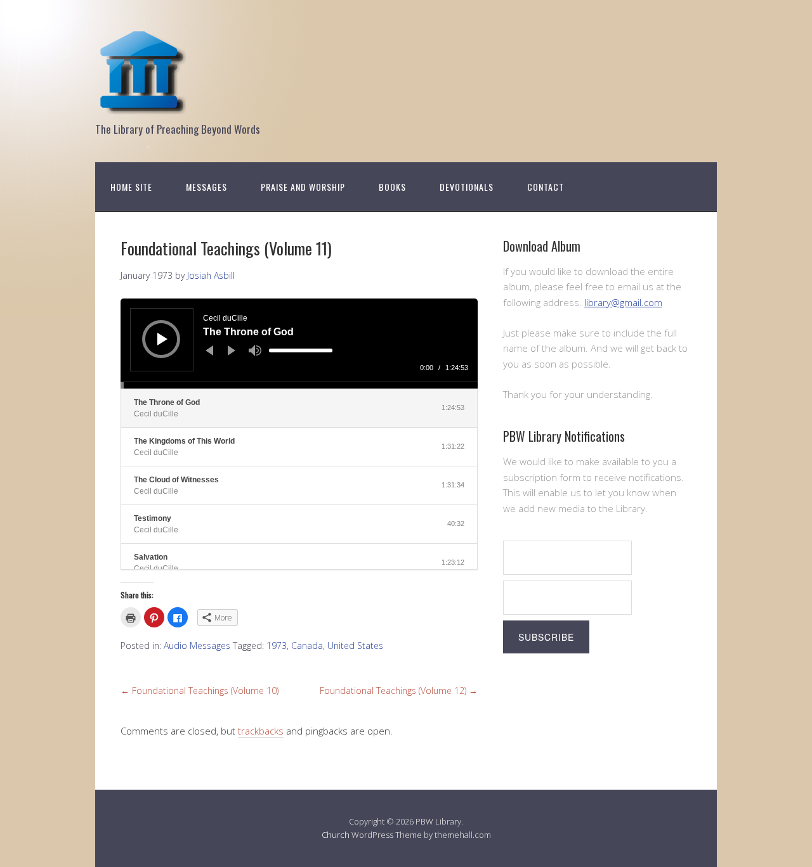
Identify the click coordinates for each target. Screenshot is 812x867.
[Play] (162, 339)
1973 (276, 645)
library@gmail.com (623, 302)
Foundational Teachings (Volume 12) (399, 690)
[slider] (300, 350)
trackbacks (261, 730)
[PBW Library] (142, 107)
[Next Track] (231, 350)
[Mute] (255, 350)
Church (336, 834)
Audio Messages (197, 645)
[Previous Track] (209, 350)
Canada (307, 645)
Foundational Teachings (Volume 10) (199, 690)
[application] (299, 344)
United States (355, 645)
